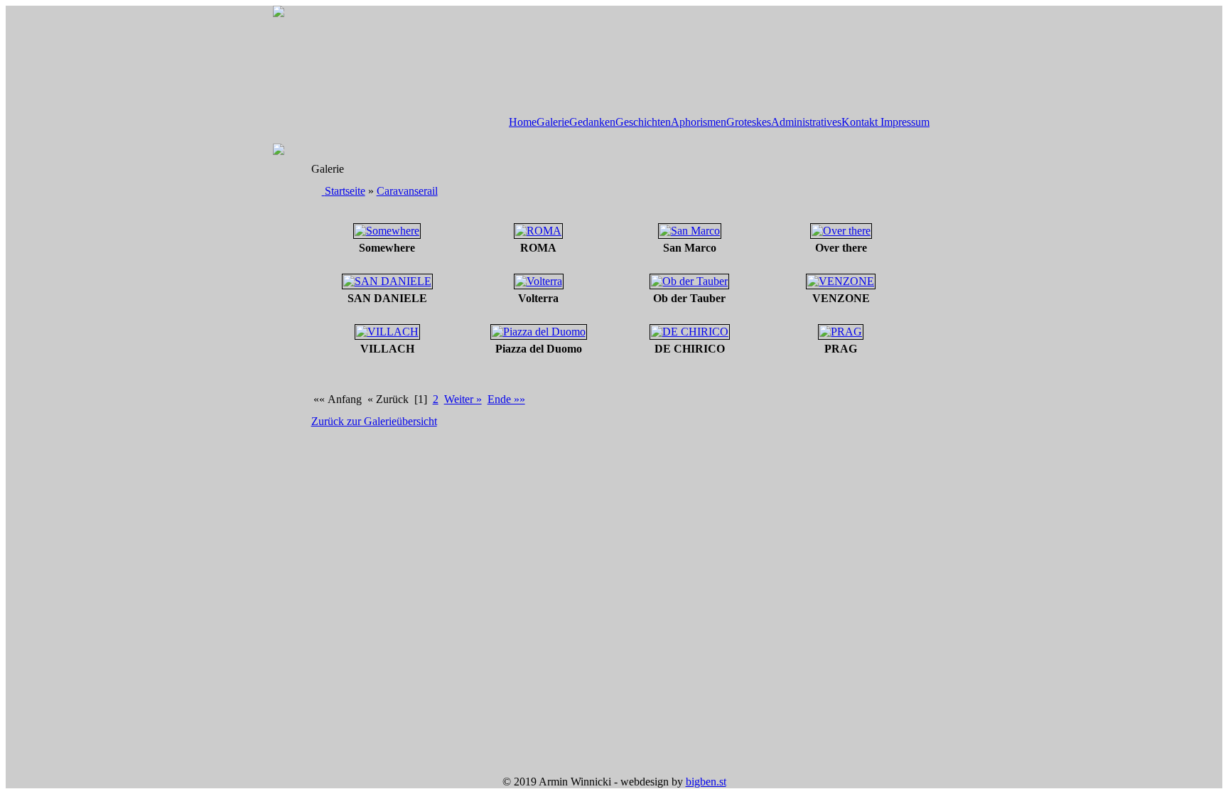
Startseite (345, 191)
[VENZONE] (841, 281)
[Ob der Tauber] (689, 281)
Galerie (553, 122)
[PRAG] (840, 332)
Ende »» (506, 399)
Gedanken (592, 122)
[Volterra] (539, 281)
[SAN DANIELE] (387, 281)
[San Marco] (689, 231)
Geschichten (643, 122)
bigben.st (706, 782)
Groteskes (748, 122)
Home (523, 122)
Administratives (806, 122)
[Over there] (841, 231)
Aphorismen (698, 122)
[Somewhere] (387, 231)
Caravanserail (407, 191)
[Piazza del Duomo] (538, 332)
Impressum (904, 122)
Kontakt (859, 122)
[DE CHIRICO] (690, 332)
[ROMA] (538, 231)
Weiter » (463, 399)
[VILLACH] (387, 332)
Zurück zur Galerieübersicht (374, 421)
